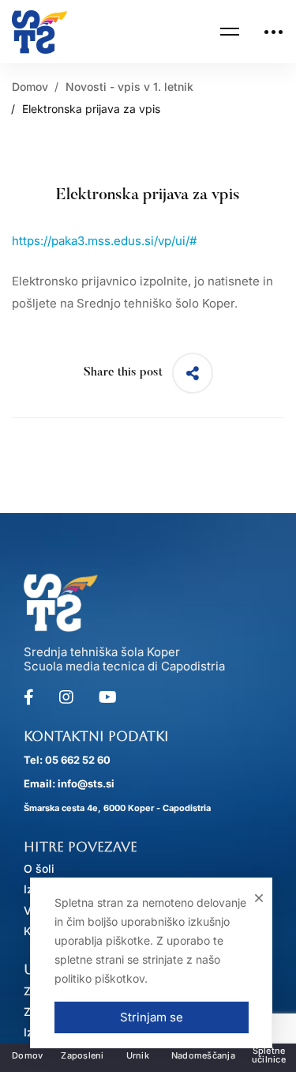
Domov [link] (30, 86)
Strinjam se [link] (150, 1017)
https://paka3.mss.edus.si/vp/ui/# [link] (104, 240)
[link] (39, 32)
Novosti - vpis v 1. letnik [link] (129, 86)
